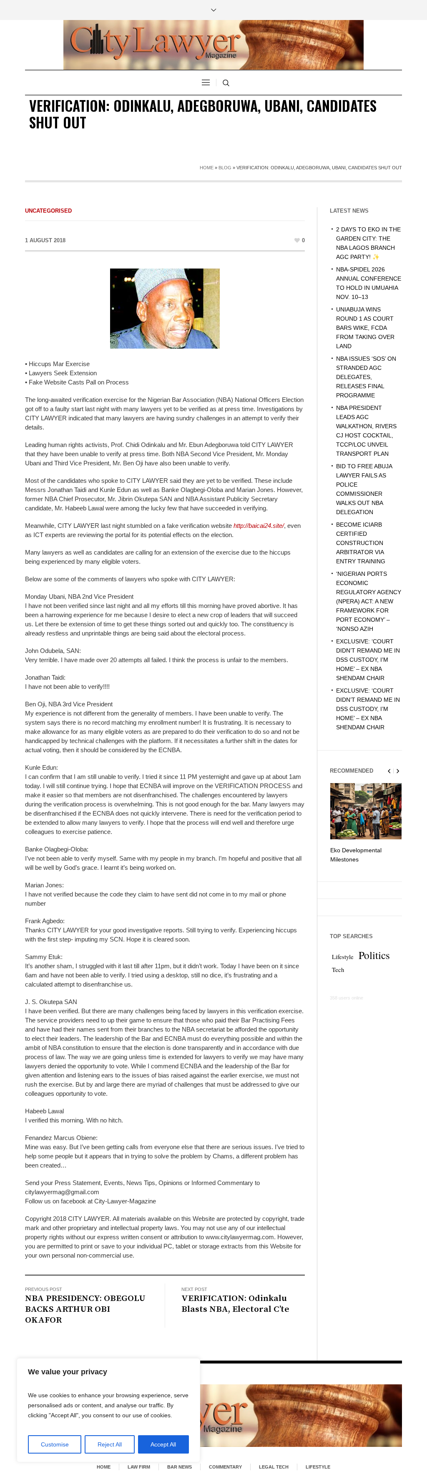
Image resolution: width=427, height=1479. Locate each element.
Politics (374, 955)
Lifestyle (343, 957)
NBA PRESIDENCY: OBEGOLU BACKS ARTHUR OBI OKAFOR (85, 1309)
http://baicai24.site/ (259, 525)
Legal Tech (274, 1466)
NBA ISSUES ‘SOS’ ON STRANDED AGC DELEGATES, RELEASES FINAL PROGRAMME (366, 377)
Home (207, 167)
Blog (225, 167)
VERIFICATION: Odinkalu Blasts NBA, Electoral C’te (235, 1304)
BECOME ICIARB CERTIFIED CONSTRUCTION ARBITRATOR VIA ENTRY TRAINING (360, 543)
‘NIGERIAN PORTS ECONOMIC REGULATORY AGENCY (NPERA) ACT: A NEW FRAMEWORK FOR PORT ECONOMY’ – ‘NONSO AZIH (368, 601)
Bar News (179, 1466)
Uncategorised (48, 211)
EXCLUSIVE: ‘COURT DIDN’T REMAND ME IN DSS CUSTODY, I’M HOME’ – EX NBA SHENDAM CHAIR (368, 659)
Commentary (225, 1466)
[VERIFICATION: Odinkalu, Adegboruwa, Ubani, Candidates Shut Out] (165, 307)
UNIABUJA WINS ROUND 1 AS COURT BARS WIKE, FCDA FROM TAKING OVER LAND (365, 327)
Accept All (163, 1444)
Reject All (110, 1444)
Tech (338, 970)
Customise (55, 1444)
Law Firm (139, 1466)
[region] (108, 1410)
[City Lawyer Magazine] (213, 1415)
